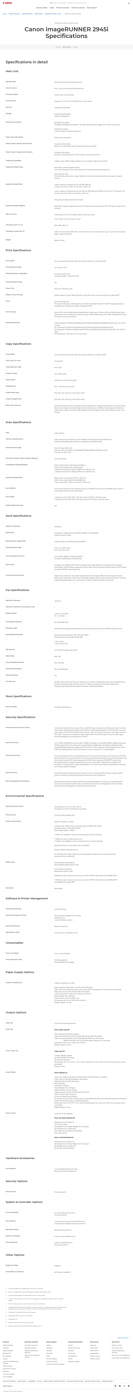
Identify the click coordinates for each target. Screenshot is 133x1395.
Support (75, 47)
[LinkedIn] (120, 1386)
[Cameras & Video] (48, 8)
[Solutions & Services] (85, 8)
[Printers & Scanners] (70, 8)
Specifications (67, 47)
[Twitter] (124, 1386)
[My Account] (128, 3)
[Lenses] (54, 8)
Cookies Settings (107, 1381)
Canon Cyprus (7, 1386)
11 (110, 759)
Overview (58, 47)
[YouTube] (128, 1386)
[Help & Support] (97, 8)
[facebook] (115, 1386)
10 (124, 755)
